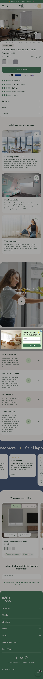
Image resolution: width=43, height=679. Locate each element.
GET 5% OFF (32, 345)
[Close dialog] (41, 331)
